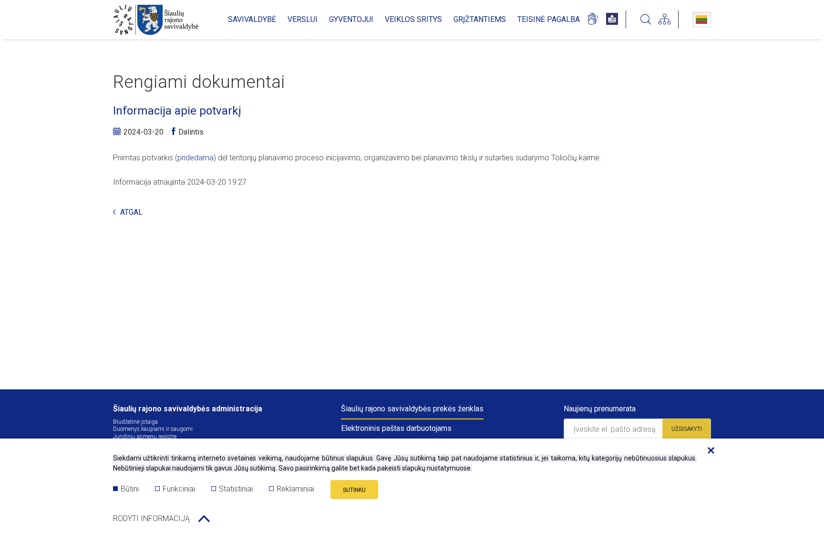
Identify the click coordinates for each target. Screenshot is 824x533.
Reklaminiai (295, 488)
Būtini (130, 488)
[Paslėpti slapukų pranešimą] (708, 451)
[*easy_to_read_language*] (612, 19)
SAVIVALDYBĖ (252, 19)
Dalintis (191, 131)
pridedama (195, 157)
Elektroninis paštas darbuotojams (396, 428)
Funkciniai (179, 488)
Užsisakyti (686, 429)
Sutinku (354, 490)
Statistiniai (236, 488)
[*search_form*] (645, 19)
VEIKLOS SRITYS (413, 19)
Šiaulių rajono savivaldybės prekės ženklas (412, 408)
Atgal (131, 213)
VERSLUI (303, 19)
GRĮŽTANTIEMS (479, 19)
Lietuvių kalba (702, 19)
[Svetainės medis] (664, 19)
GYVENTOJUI (351, 19)
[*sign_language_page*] (592, 19)
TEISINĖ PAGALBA (548, 19)
